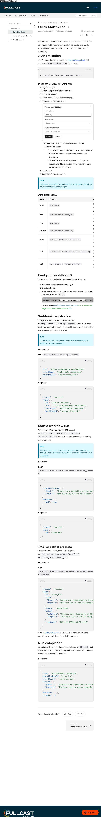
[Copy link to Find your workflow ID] (76, 275)
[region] (66, 72)
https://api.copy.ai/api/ (76, 60)
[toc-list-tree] (81, 35)
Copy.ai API (15, 28)
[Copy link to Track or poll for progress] (75, 547)
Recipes (32, 15)
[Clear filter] (30, 23)
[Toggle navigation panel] (34, 25)
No (82, 714)
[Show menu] (88, 8)
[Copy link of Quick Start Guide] (68, 27)
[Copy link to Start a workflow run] (73, 426)
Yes (69, 714)
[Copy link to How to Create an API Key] (76, 84)
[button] (86, 15)
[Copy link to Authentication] (65, 56)
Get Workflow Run (52, 632)
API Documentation (50, 22)
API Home (7, 15)
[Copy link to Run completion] (66, 643)
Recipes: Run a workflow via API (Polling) (22, 36)
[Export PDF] (87, 35)
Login (95, 7)
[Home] (12, 7)
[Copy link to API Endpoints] (61, 195)
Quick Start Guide (20, 15)
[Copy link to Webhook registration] (75, 316)
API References (43, 15)
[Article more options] (92, 35)
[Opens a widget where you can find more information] (90, 813)
